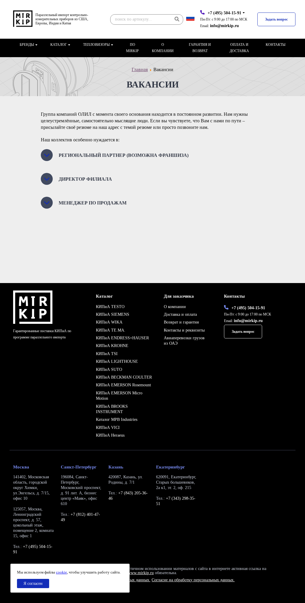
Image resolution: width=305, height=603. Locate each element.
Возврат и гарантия (181, 322)
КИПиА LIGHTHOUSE (117, 361)
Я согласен (33, 583)
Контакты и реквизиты (184, 330)
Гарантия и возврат (200, 48)
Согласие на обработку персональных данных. (193, 580)
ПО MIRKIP (132, 48)
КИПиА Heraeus (110, 435)
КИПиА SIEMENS (112, 314)
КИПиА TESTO (110, 306)
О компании (163, 48)
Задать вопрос (276, 19)
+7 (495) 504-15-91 (224, 13)
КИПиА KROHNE (112, 345)
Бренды (27, 45)
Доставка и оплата (180, 314)
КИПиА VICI (108, 427)
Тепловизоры (96, 45)
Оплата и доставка (239, 48)
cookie (61, 572)
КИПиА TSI (107, 354)
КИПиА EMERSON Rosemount (123, 385)
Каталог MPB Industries (116, 419)
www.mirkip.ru (141, 573)
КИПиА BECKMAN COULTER (124, 377)
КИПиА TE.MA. (110, 330)
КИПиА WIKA (109, 322)
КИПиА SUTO (109, 369)
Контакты (275, 45)
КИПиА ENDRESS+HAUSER (122, 338)
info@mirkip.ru (224, 26)
